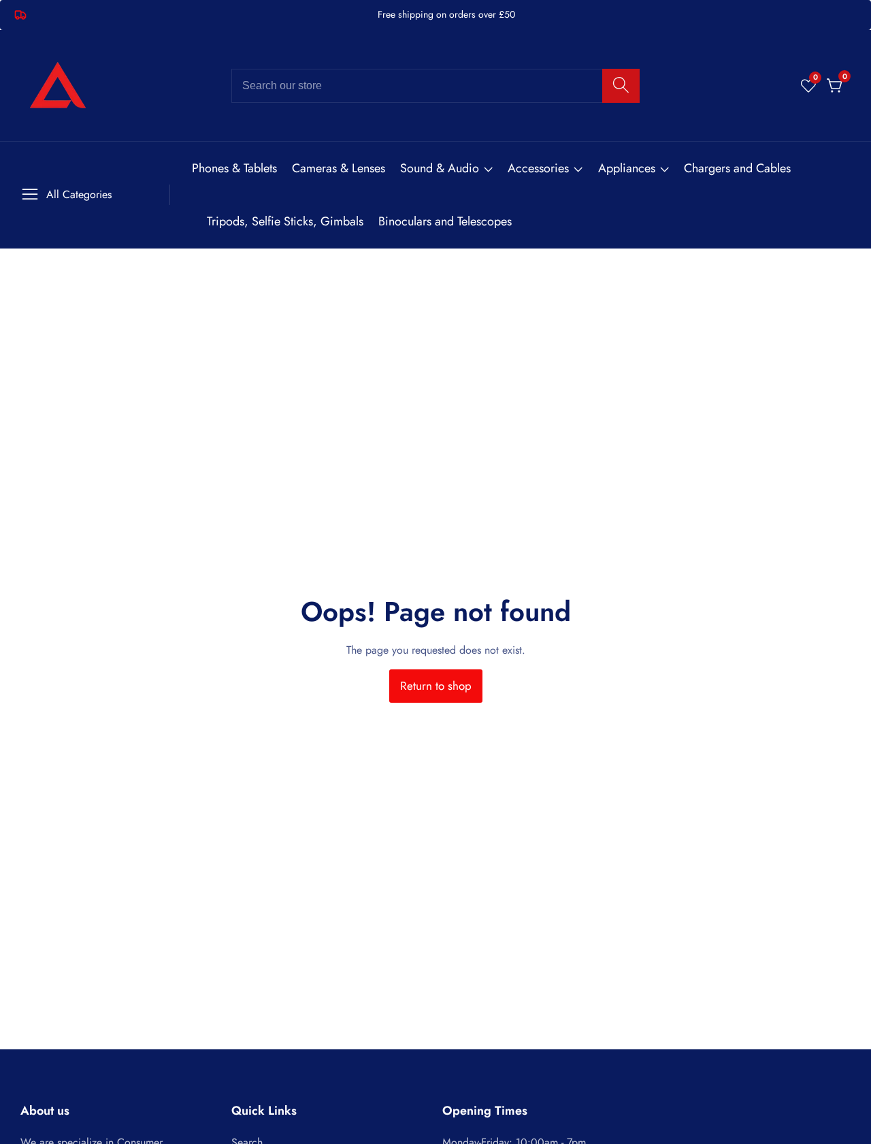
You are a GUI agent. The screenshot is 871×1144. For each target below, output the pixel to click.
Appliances (626, 168)
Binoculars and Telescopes (445, 221)
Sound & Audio (439, 168)
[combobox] (435, 86)
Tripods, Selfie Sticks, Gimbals (285, 221)
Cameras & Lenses (338, 168)
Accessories (538, 168)
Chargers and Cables (737, 168)
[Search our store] (621, 86)
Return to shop (436, 686)
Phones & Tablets (234, 168)
